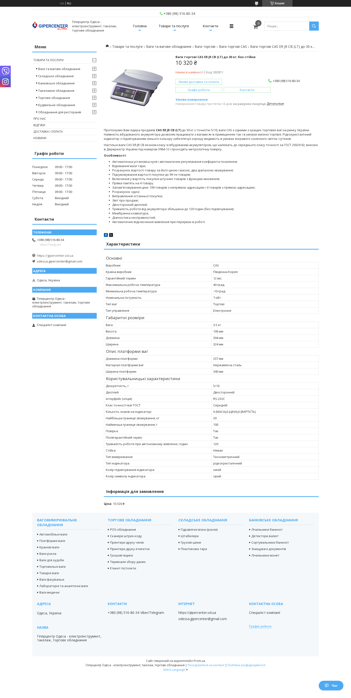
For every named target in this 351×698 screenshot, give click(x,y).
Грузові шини (191, 542)
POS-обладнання (123, 529)
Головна (140, 26)
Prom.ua (199, 661)
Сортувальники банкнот (270, 542)
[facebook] (106, 236)
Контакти (210, 26)
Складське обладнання (56, 76)
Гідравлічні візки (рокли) (199, 529)
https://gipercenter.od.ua (55, 255)
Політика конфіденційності (247, 665)
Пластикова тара (194, 549)
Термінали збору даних (128, 562)
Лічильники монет (265, 555)
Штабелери (190, 536)
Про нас (39, 119)
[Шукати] (314, 26)
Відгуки (39, 125)
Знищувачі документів (268, 549)
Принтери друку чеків (127, 542)
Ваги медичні (49, 592)
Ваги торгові (205, 46)
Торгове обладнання (54, 98)
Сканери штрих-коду (126, 536)
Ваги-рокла (47, 553)
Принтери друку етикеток (130, 549)
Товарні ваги (49, 573)
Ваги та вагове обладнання (168, 46)
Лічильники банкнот (267, 529)
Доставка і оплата (48, 132)
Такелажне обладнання (56, 90)
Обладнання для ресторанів (59, 112)
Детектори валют (265, 536)
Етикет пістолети (123, 568)
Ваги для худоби (51, 560)
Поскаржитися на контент (206, 665)
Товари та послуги (174, 26)
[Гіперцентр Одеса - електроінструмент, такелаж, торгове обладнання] (50, 26)
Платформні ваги (52, 541)
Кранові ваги (49, 547)
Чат (335, 685)
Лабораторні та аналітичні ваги (63, 586)
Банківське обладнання (56, 83)
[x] (111, 236)
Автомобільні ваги (53, 534)
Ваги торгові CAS (233, 46)
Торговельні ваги (52, 566)
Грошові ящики (121, 555)
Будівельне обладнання (56, 105)
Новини (39, 138)
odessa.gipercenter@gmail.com (59, 261)
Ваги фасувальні (51, 579)
